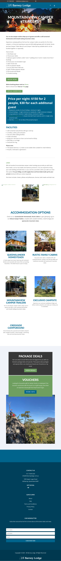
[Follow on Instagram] (26, 487)
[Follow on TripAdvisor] (29, 487)
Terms (26, 84)
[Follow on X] (31, 487)
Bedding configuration (15, 116)
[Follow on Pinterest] (37, 487)
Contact (30, 509)
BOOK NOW (12, 79)
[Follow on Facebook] (23, 487)
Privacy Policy (30, 507)
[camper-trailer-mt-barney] (30, 201)
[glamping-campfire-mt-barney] (50, 184)
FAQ (24, 86)
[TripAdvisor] (35, 1)
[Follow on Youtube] (34, 487)
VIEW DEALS (30, 370)
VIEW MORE (16, 268)
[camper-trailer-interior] (9, 184)
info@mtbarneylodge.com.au (30, 476)
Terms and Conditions (30, 504)
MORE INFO (30, 392)
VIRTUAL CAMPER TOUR (14, 91)
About (30, 498)
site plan (16, 120)
